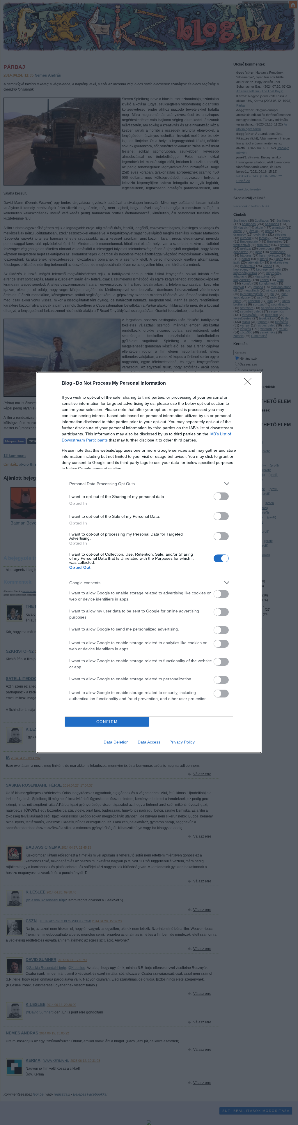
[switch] (221, 496)
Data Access (149, 742)
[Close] (249, 383)
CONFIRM (107, 722)
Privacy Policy (182, 742)
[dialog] (149, 562)
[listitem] (149, 484)
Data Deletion (116, 742)
